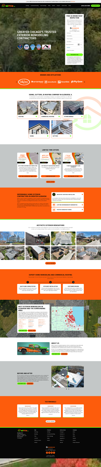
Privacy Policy (49, 455)
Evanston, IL (20, 322)
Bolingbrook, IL (31, 319)
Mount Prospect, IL (42, 323)
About (74, 431)
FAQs (35, 436)
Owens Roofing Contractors (29, 204)
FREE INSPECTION (95, 5)
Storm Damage (50, 436)
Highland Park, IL (41, 322)
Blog (74, 434)
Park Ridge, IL (21, 326)
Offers (74, 436)
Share (28, 172)
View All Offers (50, 182)
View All (61, 442)
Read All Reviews (50, 421)
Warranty (36, 434)
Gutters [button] (53, 5)
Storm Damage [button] (43, 5)
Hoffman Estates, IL (22, 323)
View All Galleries (50, 263)
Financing (36, 431)
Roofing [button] (27, 5)
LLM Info (36, 438)
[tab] (67, 194)
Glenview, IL (30, 322)
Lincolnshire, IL (31, 323)
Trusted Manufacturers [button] (64, 209)
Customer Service (37, 440)
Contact (35, 442)
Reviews (74, 438)
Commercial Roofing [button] (35, 5)
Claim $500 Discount (50, 176)
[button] (16, 82)
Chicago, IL (20, 321)
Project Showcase (76, 442)
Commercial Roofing (51, 434)
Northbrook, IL (31, 325)
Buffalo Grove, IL (41, 319)
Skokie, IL (40, 326)
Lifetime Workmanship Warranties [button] (67, 205)
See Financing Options (73, 176)
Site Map (53, 455)
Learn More (64, 354)
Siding (48, 438)
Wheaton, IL (20, 328)
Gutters (48, 440)
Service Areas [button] (64, 5)
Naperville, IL (20, 325)
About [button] (70, 5)
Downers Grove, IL (41, 321)
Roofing (48, 431)
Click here (73, 1)
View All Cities (31, 330)
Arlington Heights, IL (22, 319)
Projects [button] (58, 5)
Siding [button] (49, 5)
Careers (74, 440)
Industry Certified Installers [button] (66, 194)
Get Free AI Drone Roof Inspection (28, 176)
